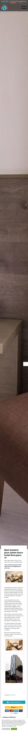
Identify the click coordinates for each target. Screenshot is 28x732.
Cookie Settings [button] (6, 729)
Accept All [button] (14, 729)
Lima (14, 695)
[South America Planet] (4, 7)
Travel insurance (15, 702)
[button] (23, 7)
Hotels (11, 695)
